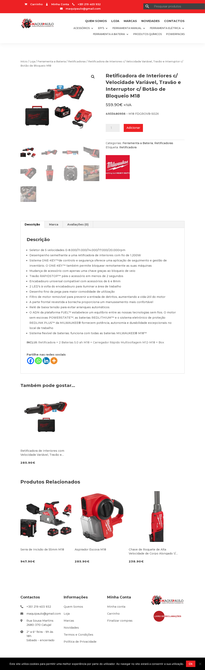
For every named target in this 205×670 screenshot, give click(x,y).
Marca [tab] (53, 224)
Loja (115, 21)
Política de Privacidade (80, 641)
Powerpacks (175, 34)
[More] (53, 360)
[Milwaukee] (120, 168)
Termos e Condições (78, 634)
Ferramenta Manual (127, 28)
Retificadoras (77, 61)
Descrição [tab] (32, 224)
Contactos (174, 21)
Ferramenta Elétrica (165, 28)
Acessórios (81, 28)
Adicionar (133, 128)
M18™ (142, 333)
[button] (92, 76)
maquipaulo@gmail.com (83, 8)
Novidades (150, 21)
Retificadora (128, 147)
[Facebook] (30, 360)
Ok (191, 663)
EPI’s (101, 28)
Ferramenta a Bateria (109, 34)
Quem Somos (96, 21)
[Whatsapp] (38, 360)
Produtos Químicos (147, 34)
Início (23, 61)
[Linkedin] (46, 360)
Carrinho (113, 613)
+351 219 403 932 (38, 606)
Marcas (130, 21)
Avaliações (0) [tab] (77, 224)
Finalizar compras (120, 620)
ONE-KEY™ (50, 260)
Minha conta (116, 606)
